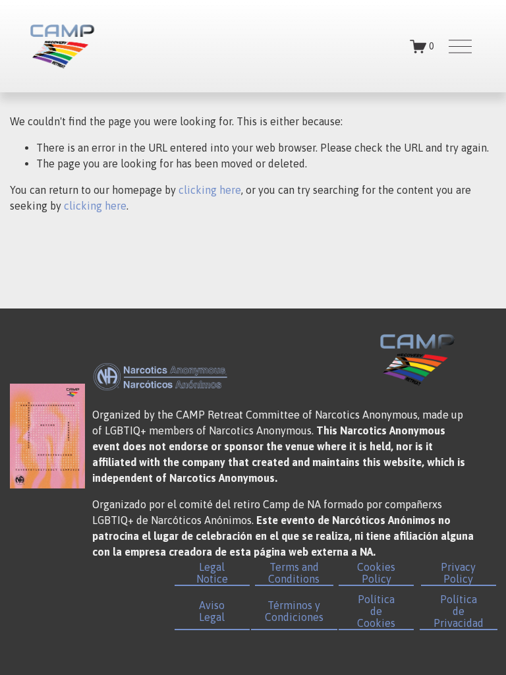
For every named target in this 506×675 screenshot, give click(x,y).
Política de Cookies (376, 611)
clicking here (210, 190)
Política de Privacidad (459, 611)
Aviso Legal (212, 611)
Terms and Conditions (294, 573)
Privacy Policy (458, 573)
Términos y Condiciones (294, 611)
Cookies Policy (376, 573)
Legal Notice (212, 573)
